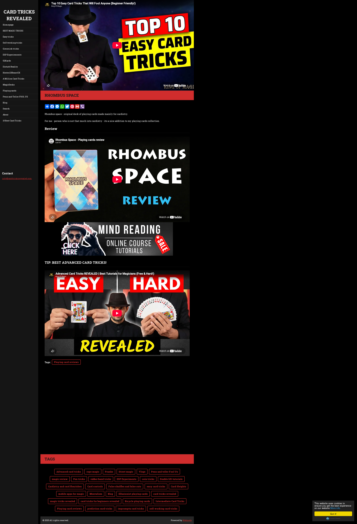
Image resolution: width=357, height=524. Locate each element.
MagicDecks (9, 84)
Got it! (333, 513)
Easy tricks (8, 36)
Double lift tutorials (171, 479)
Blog (5, 102)
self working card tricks (163, 508)
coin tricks (148, 479)
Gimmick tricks (11, 48)
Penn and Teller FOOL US (15, 96)
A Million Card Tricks (13, 78)
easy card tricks (156, 486)
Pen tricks (79, 479)
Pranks (109, 471)
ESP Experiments (126, 479)
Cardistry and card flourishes (65, 486)
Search (6, 108)
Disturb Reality (10, 66)
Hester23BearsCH (11, 72)
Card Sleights (178, 486)
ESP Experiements (12, 54)
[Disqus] (117, 415)
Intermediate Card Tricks (170, 501)
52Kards (7, 60)
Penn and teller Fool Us (164, 471)
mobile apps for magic (71, 493)
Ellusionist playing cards (133, 493)
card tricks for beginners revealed (100, 501)
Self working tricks (12, 42)
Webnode (187, 520)
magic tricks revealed (62, 501)
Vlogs (142, 471)
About (5, 114)
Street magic (126, 471)
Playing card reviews (66, 362)
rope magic (92, 471)
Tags (47, 362)
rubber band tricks (101, 479)
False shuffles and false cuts (124, 486)
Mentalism (96, 493)
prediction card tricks (99, 508)
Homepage (8, 24)
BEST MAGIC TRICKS (13, 30)
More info (335, 508)
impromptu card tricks (131, 508)
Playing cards (9, 90)
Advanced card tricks (68, 471)
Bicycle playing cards (137, 501)
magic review (60, 479)
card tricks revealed (164, 493)
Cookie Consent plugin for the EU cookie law (333, 518)
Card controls (95, 486)
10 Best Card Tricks (12, 120)
